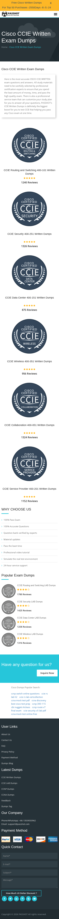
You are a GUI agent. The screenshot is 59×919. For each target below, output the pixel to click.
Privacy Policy (7, 751)
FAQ (3, 746)
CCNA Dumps (7, 794)
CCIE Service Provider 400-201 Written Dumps (29, 488)
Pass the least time (13, 545)
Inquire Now (47, 673)
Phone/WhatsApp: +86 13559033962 (18, 820)
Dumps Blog (7, 763)
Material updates (12, 539)
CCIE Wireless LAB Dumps (30, 634)
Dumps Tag (6, 806)
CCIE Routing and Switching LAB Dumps (36, 585)
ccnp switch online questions (25, 693)
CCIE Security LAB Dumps (30, 601)
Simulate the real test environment (21, 558)
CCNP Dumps (7, 789)
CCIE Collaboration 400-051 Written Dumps (29, 425)
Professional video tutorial (17, 552)
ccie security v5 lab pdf (34, 710)
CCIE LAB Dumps (9, 783)
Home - (5, 47)
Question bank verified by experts (20, 532)
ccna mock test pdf (20, 700)
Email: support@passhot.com (15, 824)
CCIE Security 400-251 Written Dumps (29, 234)
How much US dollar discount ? (21, 893)
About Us (5, 734)
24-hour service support (15, 565)
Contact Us (6, 740)
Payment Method (9, 757)
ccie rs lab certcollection (31, 697)
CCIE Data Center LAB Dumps (31, 618)
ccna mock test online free (24, 714)
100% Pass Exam (12, 519)
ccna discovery (39, 700)
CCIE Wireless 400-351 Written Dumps (29, 361)
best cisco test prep (20, 703)
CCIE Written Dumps (11, 777)
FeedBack (5, 800)
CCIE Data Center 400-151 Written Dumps (29, 297)
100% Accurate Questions (16, 526)
